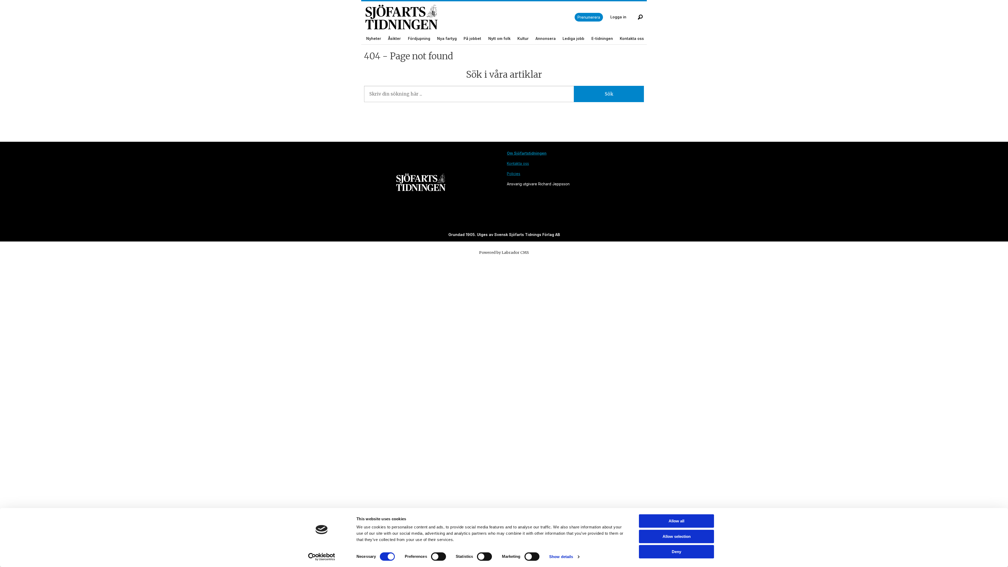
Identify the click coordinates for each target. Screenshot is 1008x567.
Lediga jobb (573, 38)
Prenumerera (589, 17)
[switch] (438, 556)
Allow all (676, 521)
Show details (561, 556)
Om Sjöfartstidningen (527, 153)
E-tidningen (602, 38)
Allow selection (677, 536)
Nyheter (373, 38)
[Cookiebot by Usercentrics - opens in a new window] (322, 557)
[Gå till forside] (470, 17)
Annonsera (546, 38)
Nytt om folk (499, 38)
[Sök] (640, 17)
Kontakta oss (632, 38)
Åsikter (394, 38)
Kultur (523, 38)
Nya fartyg (447, 38)
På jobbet (472, 38)
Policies (513, 173)
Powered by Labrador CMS (504, 252)
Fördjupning (419, 38)
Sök (609, 94)
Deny (676, 551)
